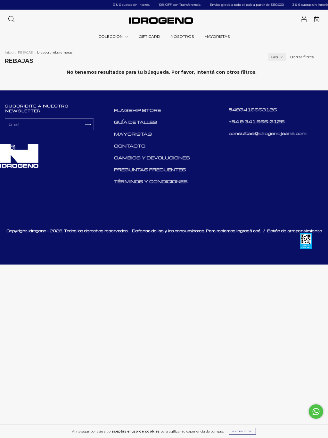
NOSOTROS (182, 36)
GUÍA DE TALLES (135, 122)
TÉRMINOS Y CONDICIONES (151, 181)
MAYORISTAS (217, 36)
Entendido (242, 431)
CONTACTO (129, 145)
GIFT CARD (149, 36)
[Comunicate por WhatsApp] (316, 411)
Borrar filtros (302, 57)
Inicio (9, 52)
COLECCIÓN (111, 36)
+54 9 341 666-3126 (257, 121)
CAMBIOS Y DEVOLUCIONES (152, 157)
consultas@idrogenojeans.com (268, 133)
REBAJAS (25, 52)
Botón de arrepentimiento (294, 230)
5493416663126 (253, 109)
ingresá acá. (248, 230)
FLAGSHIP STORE (137, 110)
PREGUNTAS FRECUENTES (150, 169)
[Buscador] (11, 20)
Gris (274, 57)
